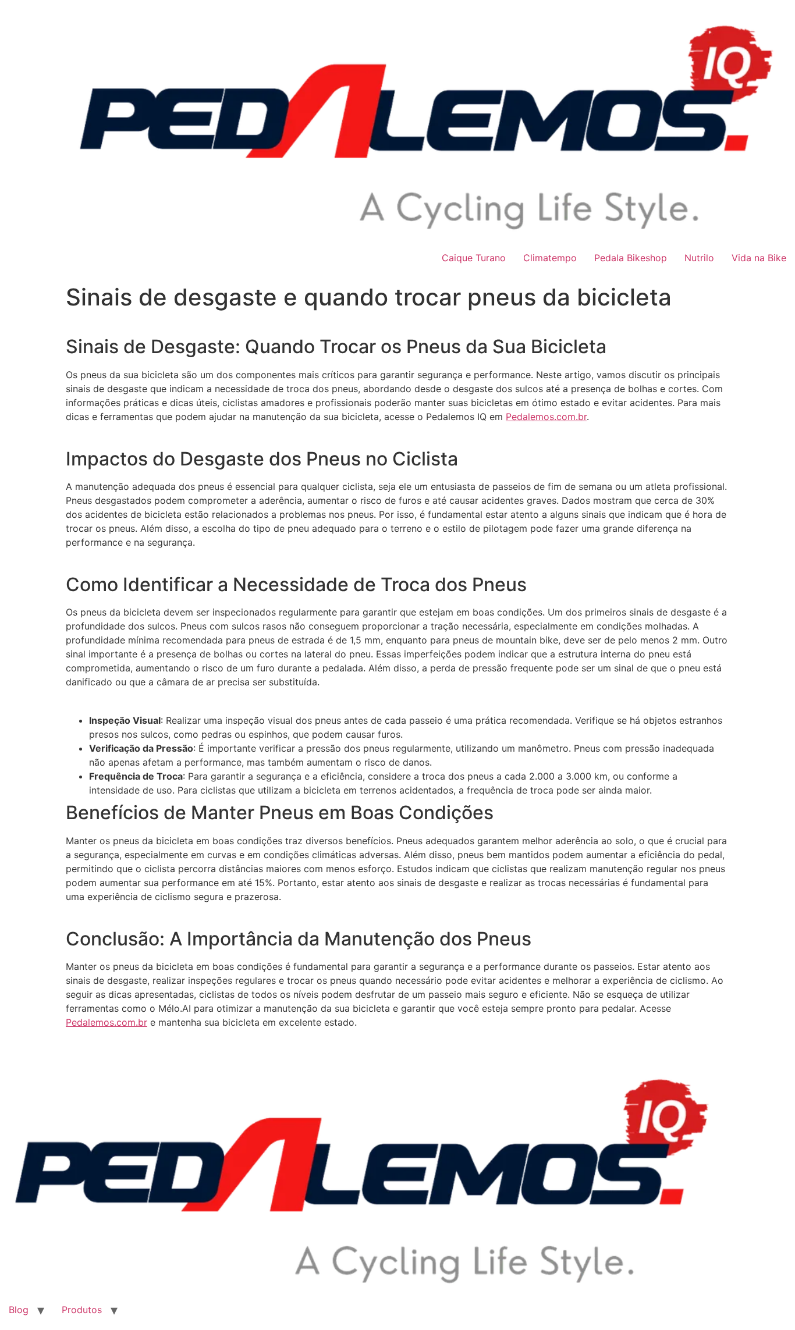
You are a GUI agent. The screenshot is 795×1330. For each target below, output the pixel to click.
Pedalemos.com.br (546, 416)
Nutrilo (699, 258)
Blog (19, 1309)
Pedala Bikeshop (630, 258)
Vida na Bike (759, 258)
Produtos (82, 1309)
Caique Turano (474, 258)
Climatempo (550, 258)
